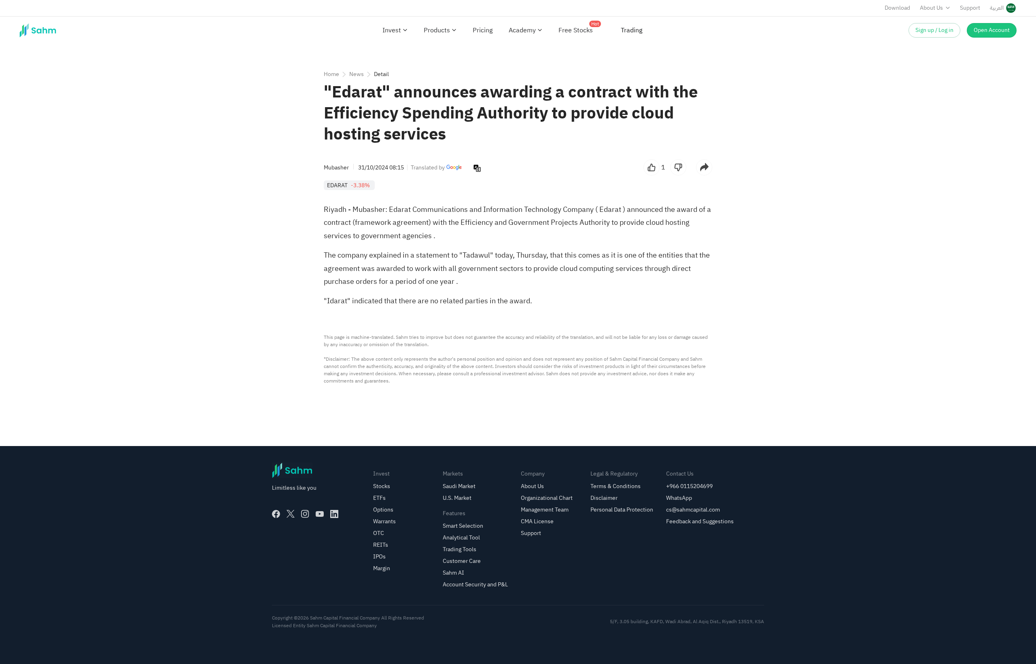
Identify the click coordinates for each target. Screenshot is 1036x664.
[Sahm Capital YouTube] (320, 514)
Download (897, 8)
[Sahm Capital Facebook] (276, 514)
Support (970, 8)
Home (331, 74)
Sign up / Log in (934, 30)
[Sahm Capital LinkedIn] (334, 514)
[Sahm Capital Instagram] (305, 514)
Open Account (992, 30)
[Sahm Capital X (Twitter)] (291, 514)
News (356, 74)
